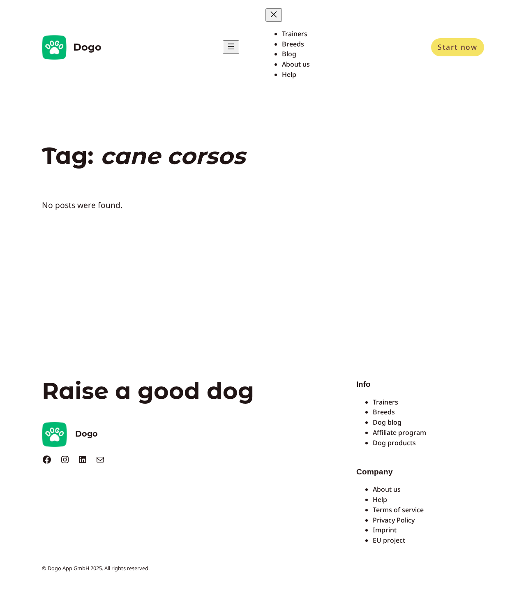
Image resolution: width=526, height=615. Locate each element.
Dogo (87, 47)
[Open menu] (231, 47)
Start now (457, 47)
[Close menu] (273, 15)
